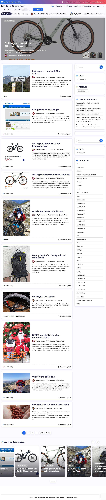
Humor (79, 196)
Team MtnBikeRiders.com (84, 300)
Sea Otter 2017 (81, 293)
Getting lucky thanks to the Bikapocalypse (46, 144)
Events (79, 189)
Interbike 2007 (81, 203)
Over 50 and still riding (43, 376)
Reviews (79, 261)
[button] (25, 9)
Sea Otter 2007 (81, 275)
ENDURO (79, 185)
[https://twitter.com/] (8, 9)
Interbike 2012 (81, 221)
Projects (79, 257)
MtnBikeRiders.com (13, 6)
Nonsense (80, 246)
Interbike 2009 (81, 210)
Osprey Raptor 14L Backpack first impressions (49, 256)
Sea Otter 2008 (81, 278)
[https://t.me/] (11, 9)
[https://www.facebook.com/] (4, 9)
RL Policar (40, 300)
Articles (79, 171)
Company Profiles (82, 178)
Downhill (79, 182)
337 (42, 433)
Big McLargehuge (14, 55)
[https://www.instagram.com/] (15, 9)
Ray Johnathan (80, 125)
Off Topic (79, 250)
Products (79, 253)
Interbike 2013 (81, 225)
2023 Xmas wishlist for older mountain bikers (46, 336)
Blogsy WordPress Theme (69, 497)
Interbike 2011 (80, 217)
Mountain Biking (81, 239)
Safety (78, 268)
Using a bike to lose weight (45, 109)
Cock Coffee (82, 79)
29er (78, 164)
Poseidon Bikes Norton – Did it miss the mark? (28, 14)
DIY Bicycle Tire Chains (43, 296)
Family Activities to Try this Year (26, 46)
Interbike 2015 (81, 228)
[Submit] (101, 67)
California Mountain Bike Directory (86, 174)
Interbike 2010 (81, 214)
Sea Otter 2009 (81, 282)
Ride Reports (80, 264)
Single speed (80, 296)
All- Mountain (80, 167)
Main (78, 235)
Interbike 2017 (81, 232)
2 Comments (49, 408)
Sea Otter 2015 (81, 289)
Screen (79, 271)
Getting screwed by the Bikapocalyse (51, 174)
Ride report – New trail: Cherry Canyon (47, 72)
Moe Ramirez (41, 77)
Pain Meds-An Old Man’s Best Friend (50, 404)
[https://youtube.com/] (19, 9)
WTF (78, 304)
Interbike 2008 (81, 207)
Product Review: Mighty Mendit (90, 114)
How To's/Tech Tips (82, 192)
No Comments (51, 77)
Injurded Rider (81, 200)
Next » (48, 433)
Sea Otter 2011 (81, 286)
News (78, 243)
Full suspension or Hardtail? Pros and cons (68, 14)
